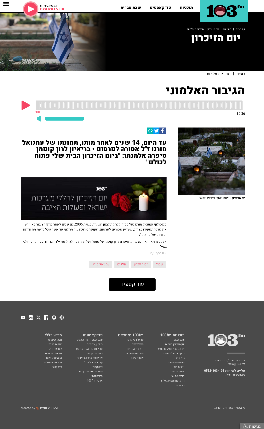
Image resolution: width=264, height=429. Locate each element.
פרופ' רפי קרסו (135, 339)
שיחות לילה (137, 357)
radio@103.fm (236, 364)
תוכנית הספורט (176, 362)
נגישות (254, 426)
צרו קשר (57, 367)
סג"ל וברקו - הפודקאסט (89, 348)
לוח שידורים (55, 348)
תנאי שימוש (55, 339)
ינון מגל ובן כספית (175, 344)
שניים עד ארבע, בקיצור (90, 357)
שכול (159, 264)
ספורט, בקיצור (95, 353)
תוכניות (227, 29)
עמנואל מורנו (101, 264)
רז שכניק (180, 385)
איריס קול (179, 367)
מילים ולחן (97, 376)
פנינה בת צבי (178, 376)
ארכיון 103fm (95, 380)
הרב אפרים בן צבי (134, 353)
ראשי (240, 74)
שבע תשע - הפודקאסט (90, 339)
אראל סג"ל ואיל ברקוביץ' (171, 348)
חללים (121, 264)
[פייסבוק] (162, 131)
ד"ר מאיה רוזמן (135, 348)
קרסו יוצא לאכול (93, 362)
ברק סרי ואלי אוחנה (174, 353)
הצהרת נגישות (54, 357)
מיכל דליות (138, 344)
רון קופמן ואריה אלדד (172, 380)
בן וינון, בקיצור (95, 344)
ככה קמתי (97, 367)
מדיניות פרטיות (53, 353)
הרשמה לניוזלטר (53, 362)
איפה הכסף (178, 371)
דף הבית (240, 29)
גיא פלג (180, 357)
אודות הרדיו (55, 344)
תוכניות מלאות (218, 74)
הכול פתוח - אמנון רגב (90, 371)
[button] (186, 6)
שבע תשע (179, 339)
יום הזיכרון (213, 29)
